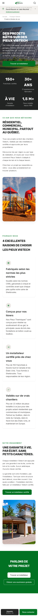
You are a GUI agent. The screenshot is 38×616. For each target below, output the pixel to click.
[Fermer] (35, 8)
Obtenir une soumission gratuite (19, 582)
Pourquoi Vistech (15, 16)
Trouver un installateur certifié (17, 492)
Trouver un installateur (19, 64)
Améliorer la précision (12, 12)
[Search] (34, 3)
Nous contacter (28, 612)
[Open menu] (3, 3)
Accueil (5, 16)
